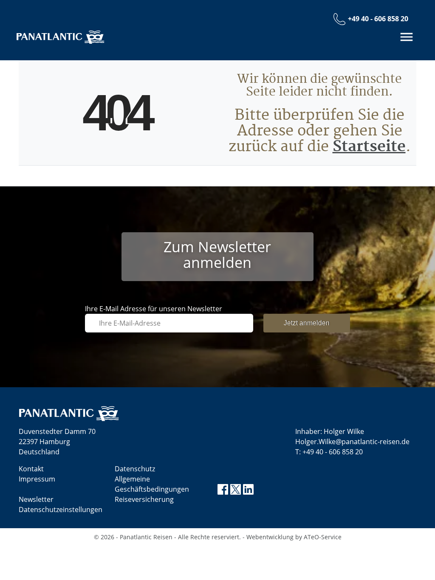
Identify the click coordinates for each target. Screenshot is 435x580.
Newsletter (36, 499)
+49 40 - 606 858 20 (332, 451)
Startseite (369, 147)
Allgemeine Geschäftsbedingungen (152, 484)
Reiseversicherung (144, 499)
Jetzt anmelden (307, 323)
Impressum (37, 479)
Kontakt (31, 468)
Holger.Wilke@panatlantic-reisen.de (352, 441)
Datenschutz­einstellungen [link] (60, 509)
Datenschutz (135, 468)
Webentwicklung (270, 537)
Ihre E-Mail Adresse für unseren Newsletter (153, 308)
